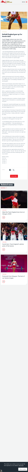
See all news (14, 176)
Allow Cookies (23, 469)
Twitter (13, 170)
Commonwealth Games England (6, 2)
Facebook (10, 170)
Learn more (21, 465)
